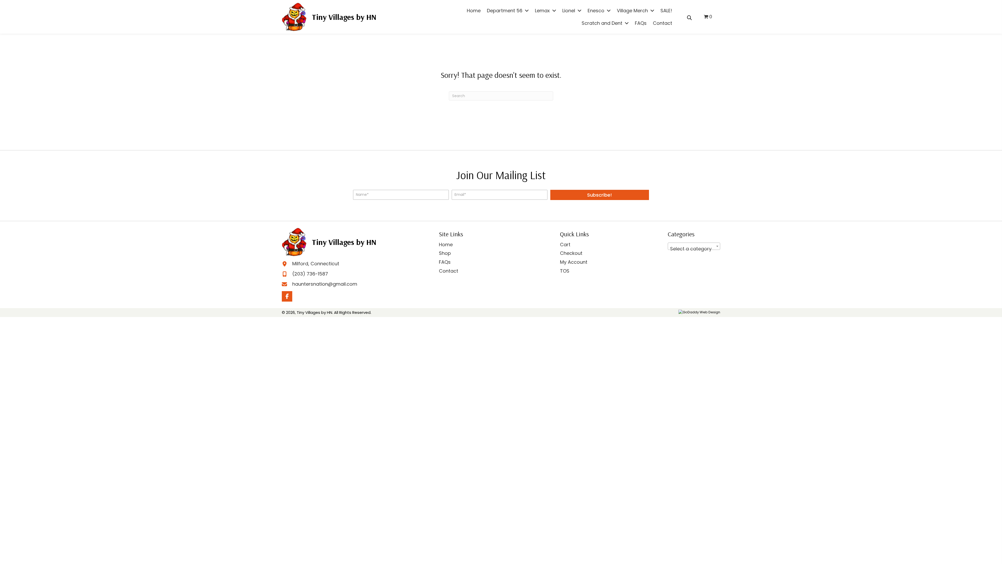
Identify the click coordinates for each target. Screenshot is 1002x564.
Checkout (571, 253)
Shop (445, 253)
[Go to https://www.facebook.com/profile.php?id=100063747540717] (287, 296)
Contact (448, 271)
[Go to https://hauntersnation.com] (329, 17)
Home (446, 244)
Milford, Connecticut (315, 263)
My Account (573, 262)
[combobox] (694, 246)
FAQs (445, 262)
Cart (565, 244)
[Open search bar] (689, 17)
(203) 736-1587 (310, 274)
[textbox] (694, 249)
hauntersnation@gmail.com (324, 284)
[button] (599, 195)
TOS (564, 271)
